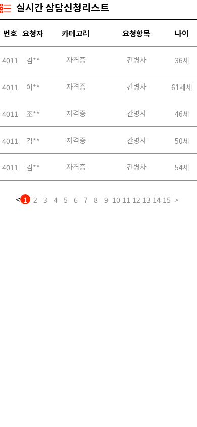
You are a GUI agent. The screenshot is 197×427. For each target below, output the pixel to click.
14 (157, 199)
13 (146, 199)
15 (167, 199)
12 (136, 199)
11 (126, 199)
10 (116, 199)
